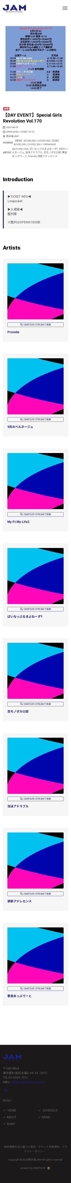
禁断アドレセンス (19, 901)
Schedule (50, 1110)
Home (11, 1110)
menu (46, 1117)
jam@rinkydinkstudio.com (28, 1082)
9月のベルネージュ (20, 427)
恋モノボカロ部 (18, 711)
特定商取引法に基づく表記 (20, 1146)
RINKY (11, 1124)
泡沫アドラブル (18, 806)
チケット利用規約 (48, 1146)
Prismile (13, 332)
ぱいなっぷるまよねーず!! (24, 616)
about (11, 1117)
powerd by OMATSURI (33, 1167)
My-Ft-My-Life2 (18, 522)
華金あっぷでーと (19, 996)
